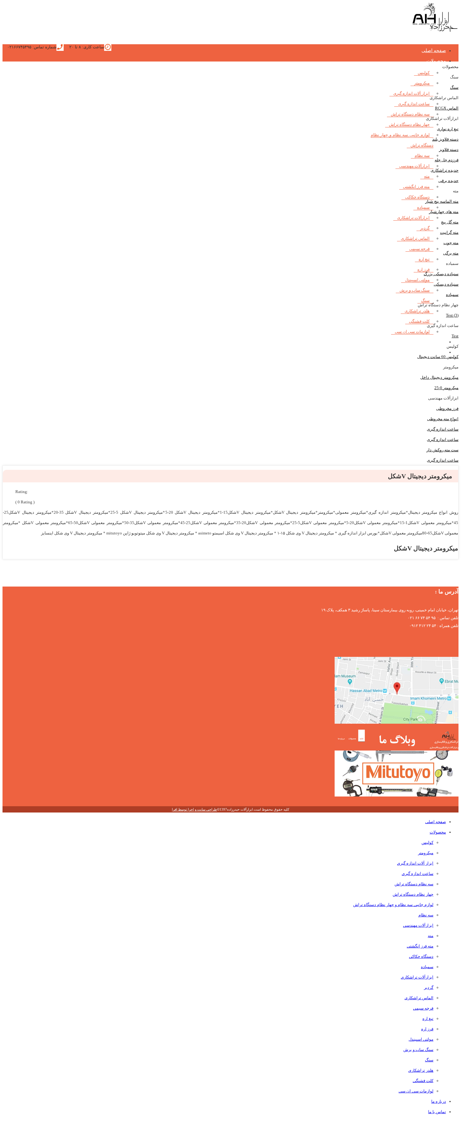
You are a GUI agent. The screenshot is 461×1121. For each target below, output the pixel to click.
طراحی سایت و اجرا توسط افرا (194, 809)
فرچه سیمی (419, 248)
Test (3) (452, 315)
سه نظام (422, 155)
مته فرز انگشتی (416, 186)
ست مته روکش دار (442, 450)
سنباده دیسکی (446, 284)
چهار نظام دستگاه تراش (409, 124)
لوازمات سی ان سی (412, 331)
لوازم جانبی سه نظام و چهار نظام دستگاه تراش (393, 904)
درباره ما (437, 341)
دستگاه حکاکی (417, 197)
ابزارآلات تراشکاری (413, 217)
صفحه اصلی (433, 50)
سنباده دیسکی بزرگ (441, 273)
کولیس (424, 72)
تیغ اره (424, 259)
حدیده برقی (448, 180)
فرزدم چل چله (446, 160)
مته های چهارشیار (443, 211)
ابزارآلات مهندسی (414, 166)
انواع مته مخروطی (442, 418)
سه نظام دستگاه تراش (410, 114)
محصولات (436, 60)
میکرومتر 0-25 (446, 387)
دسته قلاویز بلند (445, 139)
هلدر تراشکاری (417, 310)
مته (427, 176)
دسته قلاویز (448, 149)
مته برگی (450, 253)
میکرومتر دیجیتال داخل (439, 377)
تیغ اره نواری (447, 128)
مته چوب (450, 242)
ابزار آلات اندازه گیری (411, 93)
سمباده (423, 207)
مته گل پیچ (449, 222)
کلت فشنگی (419, 321)
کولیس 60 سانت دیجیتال (437, 356)
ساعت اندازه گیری (414, 103)
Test (455, 336)
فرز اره (427, 1029)
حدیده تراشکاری (444, 170)
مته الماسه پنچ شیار (441, 201)
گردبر (425, 228)
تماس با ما (437, 1111)
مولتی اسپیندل (417, 279)
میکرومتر (422, 83)
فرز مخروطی (447, 408)
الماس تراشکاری (415, 238)
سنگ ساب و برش (415, 290)
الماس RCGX (446, 108)
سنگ (454, 87)
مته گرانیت (449, 232)
